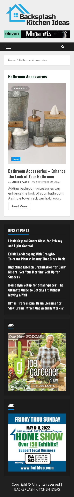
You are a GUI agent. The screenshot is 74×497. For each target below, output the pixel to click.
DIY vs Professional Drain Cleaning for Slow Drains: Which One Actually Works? (36, 306)
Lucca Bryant (20, 182)
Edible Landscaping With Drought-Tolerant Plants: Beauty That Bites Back (36, 256)
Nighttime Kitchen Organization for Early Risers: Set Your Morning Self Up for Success (37, 272)
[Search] (62, 47)
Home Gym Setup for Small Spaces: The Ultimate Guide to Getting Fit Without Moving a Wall (35, 290)
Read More (19, 206)
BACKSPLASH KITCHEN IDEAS (37, 489)
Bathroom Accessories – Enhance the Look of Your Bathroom (37, 123)
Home (16, 159)
